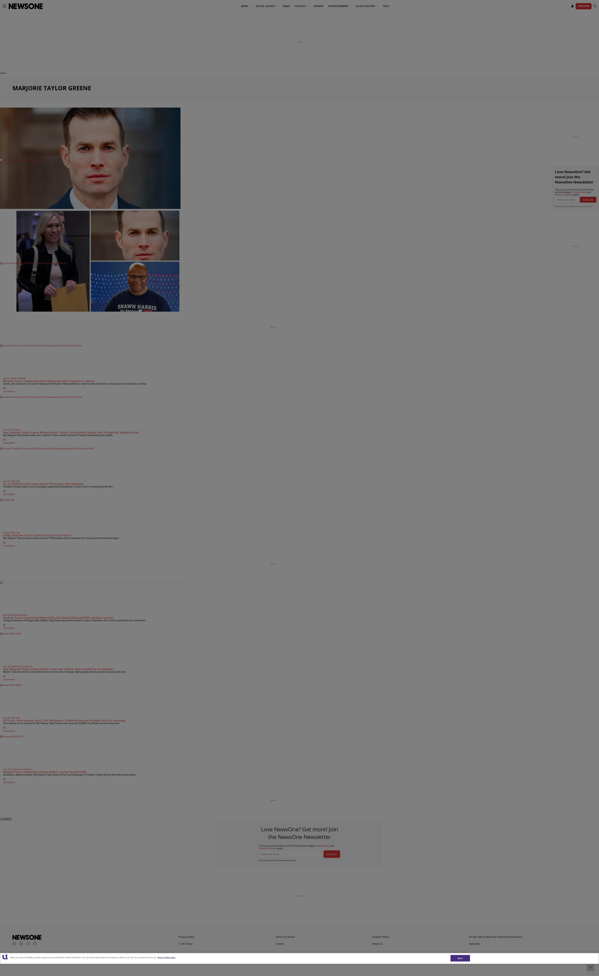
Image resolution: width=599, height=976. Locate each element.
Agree (460, 958)
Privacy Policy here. (166, 957)
